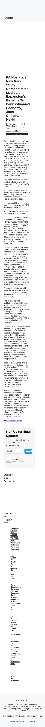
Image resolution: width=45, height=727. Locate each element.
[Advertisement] (22, 45)
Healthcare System (17, 134)
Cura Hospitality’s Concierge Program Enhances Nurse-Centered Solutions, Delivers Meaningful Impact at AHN (15, 597)
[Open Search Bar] (5, 18)
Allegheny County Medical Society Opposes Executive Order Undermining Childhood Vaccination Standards (15, 539)
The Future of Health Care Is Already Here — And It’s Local (13, 567)
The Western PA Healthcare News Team (11, 126)
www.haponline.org (12, 416)
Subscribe (29, 451)
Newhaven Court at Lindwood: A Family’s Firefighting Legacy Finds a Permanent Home (15, 652)
